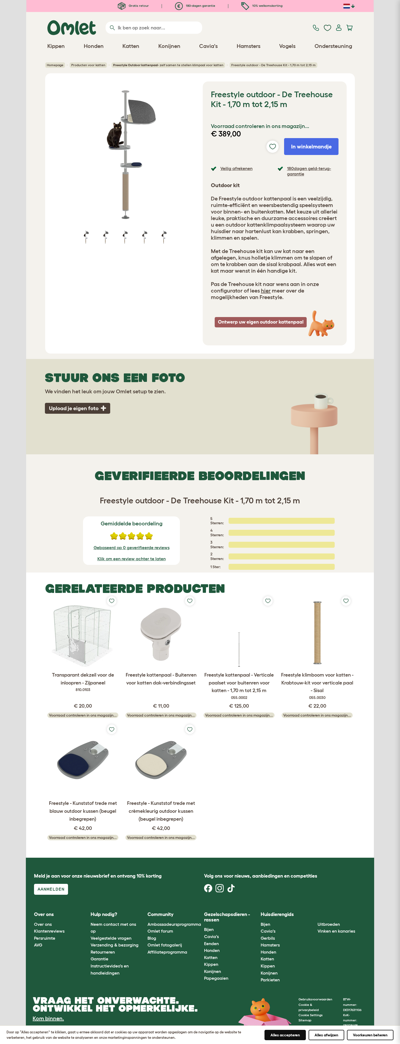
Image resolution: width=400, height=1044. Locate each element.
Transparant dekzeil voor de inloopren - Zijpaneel (83, 682)
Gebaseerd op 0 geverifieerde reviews (132, 547)
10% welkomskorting (266, 5)
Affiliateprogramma (167, 951)
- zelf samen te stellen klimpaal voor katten (168, 65)
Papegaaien (216, 978)
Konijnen (212, 971)
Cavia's (211, 936)
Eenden (211, 943)
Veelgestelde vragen (111, 938)
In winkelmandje (311, 147)
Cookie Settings (311, 1015)
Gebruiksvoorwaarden (315, 999)
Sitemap (305, 1020)
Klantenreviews (49, 931)
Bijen (209, 929)
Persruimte (44, 938)
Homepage (55, 65)
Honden (212, 950)
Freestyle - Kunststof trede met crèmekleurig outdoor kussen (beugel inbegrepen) (161, 811)
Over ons (43, 924)
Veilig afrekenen (236, 168)
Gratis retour (138, 5)
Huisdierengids (277, 914)
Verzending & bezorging (115, 944)
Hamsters (270, 944)
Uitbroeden (329, 924)
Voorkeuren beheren (370, 1035)
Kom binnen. (48, 1018)
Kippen (211, 964)
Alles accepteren (285, 1035)
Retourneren (103, 951)
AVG (38, 944)
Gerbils (268, 938)
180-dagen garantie (200, 5)
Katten (210, 957)
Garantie (99, 958)
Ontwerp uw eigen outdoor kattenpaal (260, 322)
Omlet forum (160, 931)
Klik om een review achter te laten (131, 558)
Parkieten (270, 979)
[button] (313, 915)
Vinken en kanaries (336, 931)
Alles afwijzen (326, 1035)
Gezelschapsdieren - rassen (227, 917)
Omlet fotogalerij (164, 944)
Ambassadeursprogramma (174, 924)
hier (266, 291)
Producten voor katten (88, 65)
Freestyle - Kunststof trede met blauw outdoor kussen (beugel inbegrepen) (83, 811)
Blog (151, 938)
